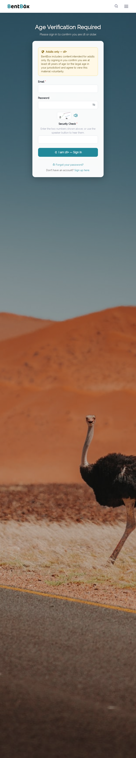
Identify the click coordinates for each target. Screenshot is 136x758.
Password (43, 98)
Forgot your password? (70, 164)
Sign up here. (82, 170)
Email (42, 81)
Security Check (68, 123)
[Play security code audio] (76, 115)
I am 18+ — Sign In (70, 152)
